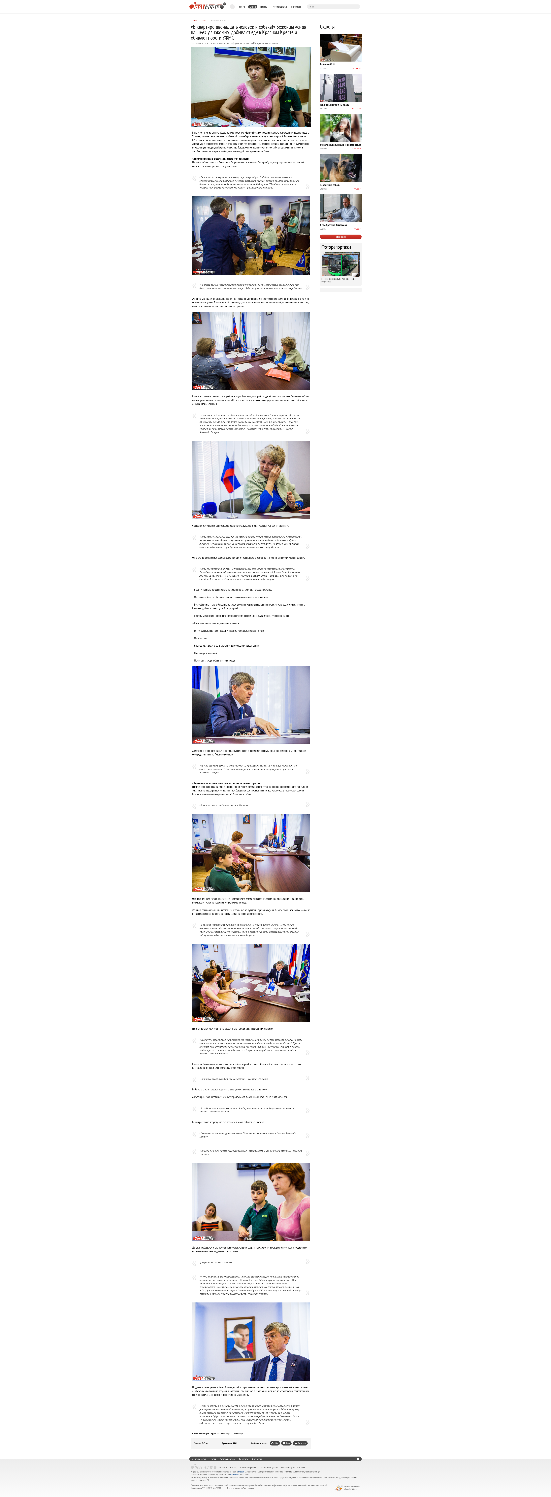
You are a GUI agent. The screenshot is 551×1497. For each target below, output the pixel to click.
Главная (194, 20)
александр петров (201, 1433)
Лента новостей (199, 1459)
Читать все (356, 68)
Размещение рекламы (248, 1467)
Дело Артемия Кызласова (333, 225)
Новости (241, 6)
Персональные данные (269, 1467)
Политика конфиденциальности (293, 1467)
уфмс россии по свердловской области (222, 1433)
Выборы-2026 (327, 64)
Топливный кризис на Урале (334, 104)
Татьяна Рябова (201, 1443)
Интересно (296, 6)
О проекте (223, 1467)
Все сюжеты (341, 236)
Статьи (253, 6)
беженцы (239, 1433)
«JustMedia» (234, 1474)
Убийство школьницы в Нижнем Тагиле (340, 144)
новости (241, 1471)
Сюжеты (263, 6)
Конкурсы (243, 1459)
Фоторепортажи (279, 6)
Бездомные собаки (330, 184)
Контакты (233, 1467)
